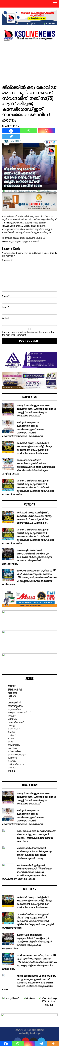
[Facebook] (11, 130)
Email (5, 307)
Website (6, 318)
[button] (4, 1001)
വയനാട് (12, 757)
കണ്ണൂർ (11, 715)
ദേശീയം (12, 748)
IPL (9, 699)
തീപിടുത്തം (14, 744)
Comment (7, 260)
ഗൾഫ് (11, 735)
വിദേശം (12, 760)
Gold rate (12, 696)
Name (5, 296)
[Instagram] (46, 130)
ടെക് (10, 741)
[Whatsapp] (28, 130)
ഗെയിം (11, 731)
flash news (12, 692)
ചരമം (11, 738)
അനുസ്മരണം (15, 705)
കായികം (12, 718)
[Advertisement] (29, 62)
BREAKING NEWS (15, 689)
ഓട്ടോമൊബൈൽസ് (19, 712)
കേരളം (11, 725)
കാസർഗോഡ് (15, 722)
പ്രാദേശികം (14, 751)
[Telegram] (11, 136)
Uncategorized (14, 702)
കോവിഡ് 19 (14, 728)
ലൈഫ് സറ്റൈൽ (17, 754)
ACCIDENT (12, 686)
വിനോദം (12, 767)
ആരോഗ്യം (14, 709)
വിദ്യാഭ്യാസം (16, 764)
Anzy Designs (35, 1033)
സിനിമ (11, 770)
